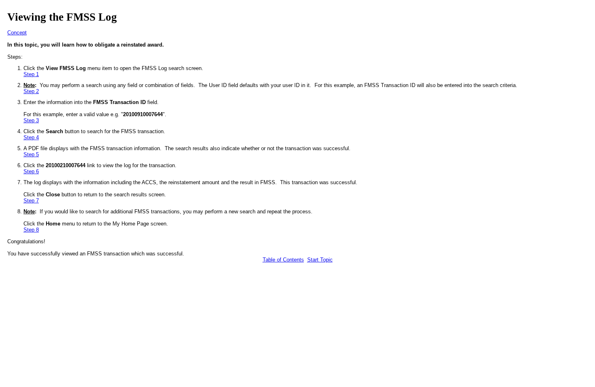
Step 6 (31, 171)
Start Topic (320, 260)
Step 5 (31, 154)
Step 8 (31, 230)
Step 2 (31, 91)
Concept (17, 33)
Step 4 (31, 137)
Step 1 (31, 74)
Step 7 (31, 201)
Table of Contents (283, 260)
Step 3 (31, 120)
